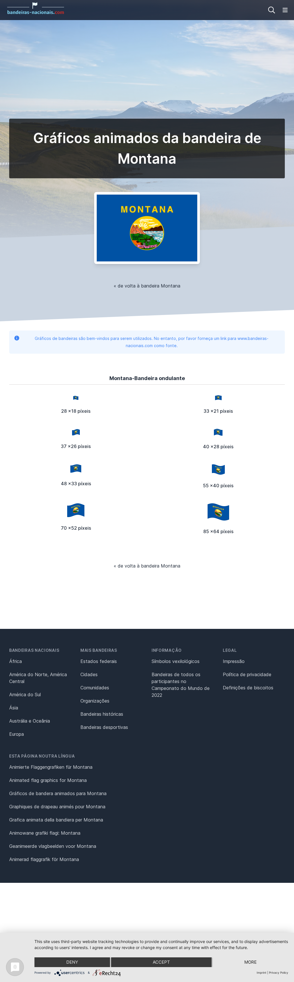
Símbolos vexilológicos (176, 661)
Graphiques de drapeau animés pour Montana (57, 806)
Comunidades (94, 687)
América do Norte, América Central (38, 678)
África (15, 661)
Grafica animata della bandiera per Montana (56, 820)
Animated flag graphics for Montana (48, 780)
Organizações (94, 701)
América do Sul (25, 694)
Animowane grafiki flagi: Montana (44, 833)
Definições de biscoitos (248, 687)
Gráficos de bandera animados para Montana (58, 793)
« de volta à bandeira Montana (147, 286)
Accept (161, 962)
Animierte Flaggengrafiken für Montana (50, 767)
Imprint (261, 972)
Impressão (234, 661)
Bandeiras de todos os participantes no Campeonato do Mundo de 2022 (181, 685)
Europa (16, 734)
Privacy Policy (278, 972)
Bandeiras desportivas (104, 727)
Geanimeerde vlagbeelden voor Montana (52, 846)
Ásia (13, 708)
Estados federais (98, 661)
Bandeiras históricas (101, 714)
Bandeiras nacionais (34, 650)
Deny (72, 962)
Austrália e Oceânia (29, 721)
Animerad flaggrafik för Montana (44, 859)
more (250, 962)
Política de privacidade (247, 674)
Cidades (89, 674)
